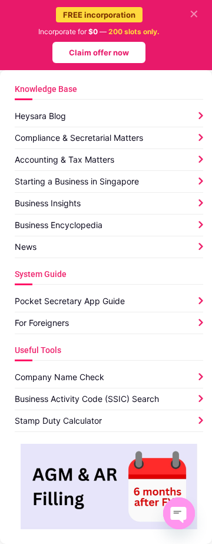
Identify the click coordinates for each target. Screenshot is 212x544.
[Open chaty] (179, 513)
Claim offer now (99, 52)
